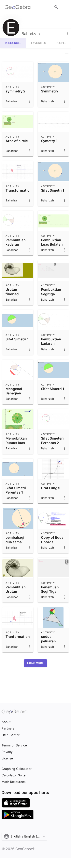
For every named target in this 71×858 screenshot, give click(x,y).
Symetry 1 (49, 141)
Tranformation (18, 636)
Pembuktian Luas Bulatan (52, 242)
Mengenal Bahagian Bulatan (14, 393)
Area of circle (17, 141)
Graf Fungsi (50, 488)
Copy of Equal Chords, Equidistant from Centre (52, 544)
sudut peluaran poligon (48, 640)
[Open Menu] (64, 7)
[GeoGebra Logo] (18, 7)
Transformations (20, 190)
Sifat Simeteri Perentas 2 (52, 440)
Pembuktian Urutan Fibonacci (16, 591)
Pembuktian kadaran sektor (16, 244)
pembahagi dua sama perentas (15, 541)
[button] (35, 663)
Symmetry (49, 91)
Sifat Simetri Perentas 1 (16, 490)
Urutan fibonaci (12, 291)
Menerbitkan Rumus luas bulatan (16, 442)
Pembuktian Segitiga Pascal (51, 293)
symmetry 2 (15, 91)
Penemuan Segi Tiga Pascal (50, 591)
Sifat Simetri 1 (52, 190)
